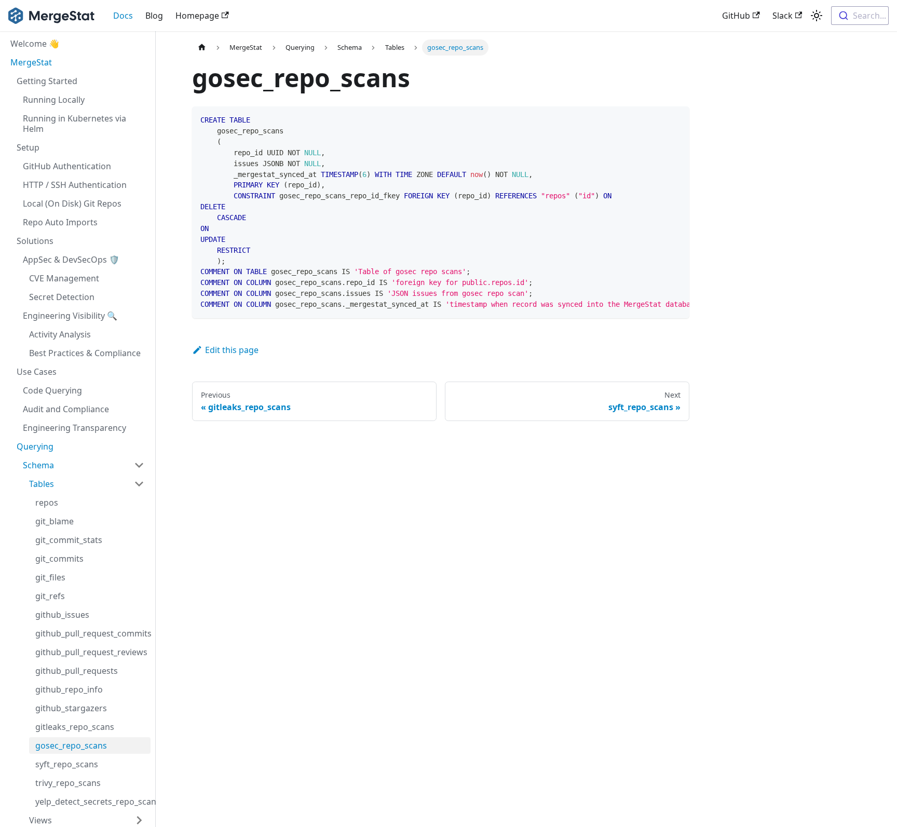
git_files (50, 577)
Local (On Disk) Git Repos (72, 203)
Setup (28, 147)
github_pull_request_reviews (91, 652)
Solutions (35, 241)
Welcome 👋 (34, 43)
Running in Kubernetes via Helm (74, 123)
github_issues (62, 614)
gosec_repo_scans (71, 745)
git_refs (50, 596)
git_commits (59, 558)
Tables (41, 484)
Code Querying (52, 390)
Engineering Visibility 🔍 (70, 315)
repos (46, 502)
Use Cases (37, 371)
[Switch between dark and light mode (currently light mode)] (816, 15)
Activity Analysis (60, 334)
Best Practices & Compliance (85, 353)
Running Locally (54, 99)
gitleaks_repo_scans (74, 727)
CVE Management (64, 278)
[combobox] (860, 15)
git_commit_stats (68, 540)
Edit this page (232, 350)
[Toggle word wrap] (658, 119)
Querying (35, 446)
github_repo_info (69, 689)
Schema (38, 465)
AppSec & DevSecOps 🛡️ (71, 259)
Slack (782, 15)
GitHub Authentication (67, 166)
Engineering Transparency (74, 427)
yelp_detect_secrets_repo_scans (93, 801)
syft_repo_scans (66, 764)
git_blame (54, 521)
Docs (123, 15)
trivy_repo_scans (68, 783)
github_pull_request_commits (93, 633)
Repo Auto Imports (60, 222)
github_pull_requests (76, 670)
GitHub (736, 15)
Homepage (197, 15)
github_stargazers (71, 708)
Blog (154, 15)
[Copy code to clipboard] (676, 119)
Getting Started (47, 81)
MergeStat (31, 62)
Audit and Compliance (66, 409)
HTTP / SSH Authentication (75, 185)
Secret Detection (61, 297)
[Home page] (202, 47)
